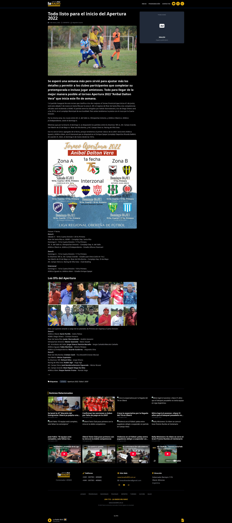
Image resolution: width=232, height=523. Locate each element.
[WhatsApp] (182, 3)
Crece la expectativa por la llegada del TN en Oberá (132, 414)
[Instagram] (173, 3)
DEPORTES (66, 22)
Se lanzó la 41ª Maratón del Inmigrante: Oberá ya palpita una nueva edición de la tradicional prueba (63, 416)
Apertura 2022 (73, 381)
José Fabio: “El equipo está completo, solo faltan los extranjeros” (59, 439)
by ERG (116, 516)
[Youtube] (124, 485)
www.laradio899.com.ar (126, 477)
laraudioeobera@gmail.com (130, 480)
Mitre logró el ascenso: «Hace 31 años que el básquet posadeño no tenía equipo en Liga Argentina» (167, 415)
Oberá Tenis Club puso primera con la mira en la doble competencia (98, 438)
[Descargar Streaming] (182, 520)
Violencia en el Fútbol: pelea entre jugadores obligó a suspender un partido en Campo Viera (132, 439)
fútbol (81, 381)
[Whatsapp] (128, 485)
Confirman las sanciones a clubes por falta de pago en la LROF (97, 414)
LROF (86, 381)
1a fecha (63, 381)
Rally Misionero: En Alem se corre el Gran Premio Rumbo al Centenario (168, 438)
